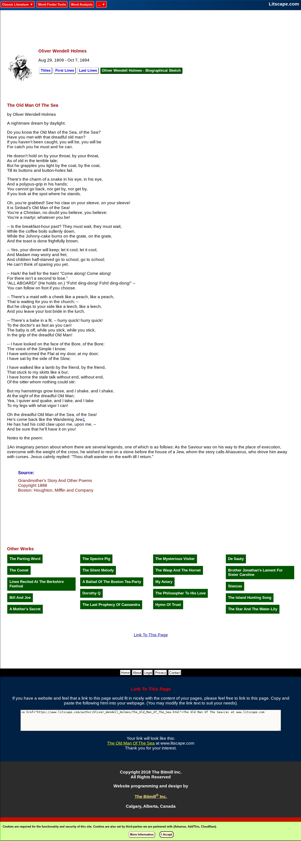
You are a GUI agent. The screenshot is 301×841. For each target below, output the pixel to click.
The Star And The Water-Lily (252, 609)
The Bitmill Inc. (151, 796)
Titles (45, 70)
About (137, 672)
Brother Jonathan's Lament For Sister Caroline (255, 572)
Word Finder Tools (52, 4)
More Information (142, 834)
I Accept (166, 834)
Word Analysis (82, 4)
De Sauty (236, 559)
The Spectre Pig (96, 559)
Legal (148, 672)
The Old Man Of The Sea (131, 743)
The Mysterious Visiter (175, 559)
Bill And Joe (20, 598)
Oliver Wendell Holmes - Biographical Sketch (141, 70)
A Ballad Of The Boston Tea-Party (111, 582)
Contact (174, 672)
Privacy (160, 672)
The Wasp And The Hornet (178, 570)
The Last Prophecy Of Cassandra (111, 605)
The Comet (18, 570)
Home (125, 672)
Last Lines (88, 70)
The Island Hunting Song (249, 598)
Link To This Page (151, 635)
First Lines (64, 70)
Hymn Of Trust (168, 605)
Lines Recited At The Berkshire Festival (36, 584)
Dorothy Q (91, 593)
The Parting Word (24, 559)
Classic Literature (15, 4)
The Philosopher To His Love (180, 593)
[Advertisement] (151, 27)
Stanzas (235, 586)
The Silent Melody (98, 570)
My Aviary (163, 582)
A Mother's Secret (25, 609)
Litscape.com (284, 3)
